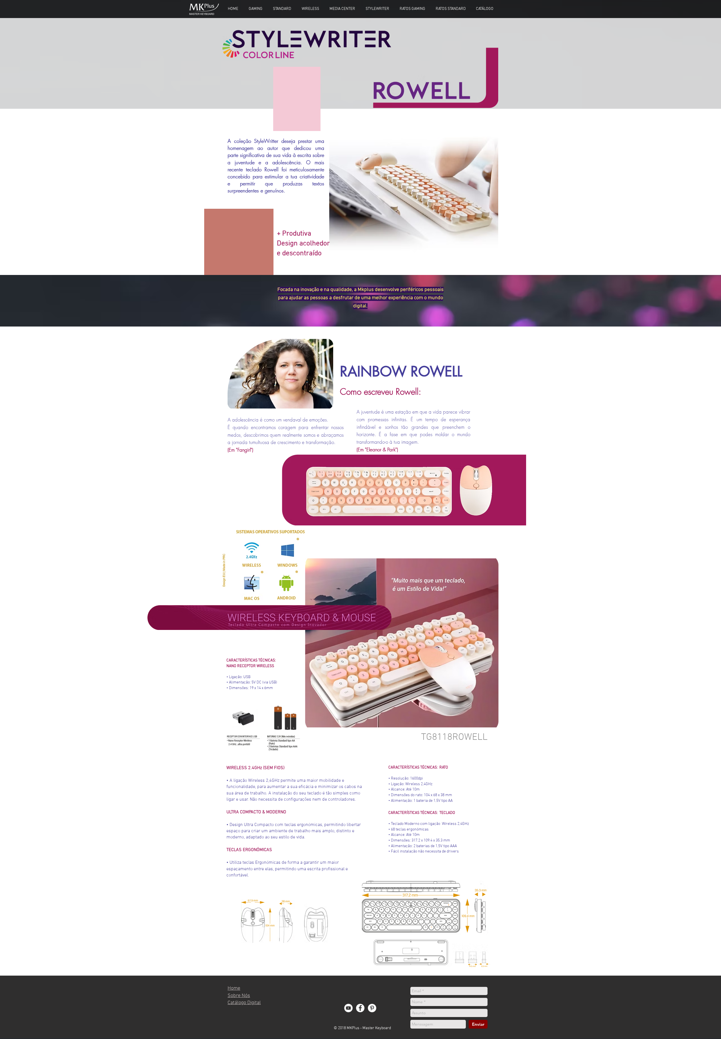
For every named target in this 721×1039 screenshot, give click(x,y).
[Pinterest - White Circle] (372, 1008)
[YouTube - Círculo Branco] (348, 1008)
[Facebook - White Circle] (360, 1008)
